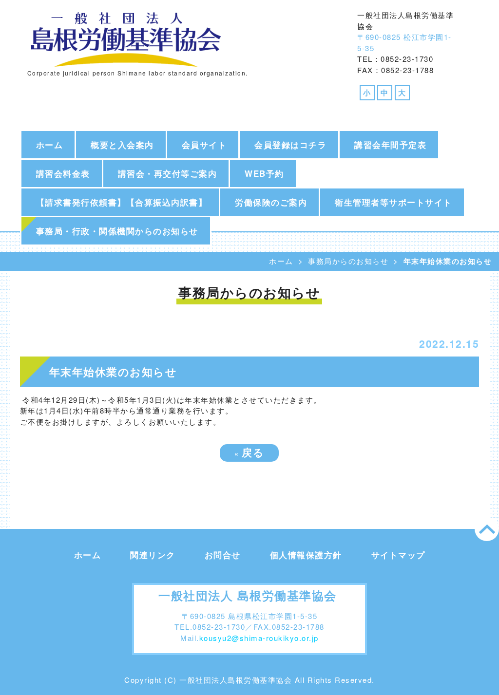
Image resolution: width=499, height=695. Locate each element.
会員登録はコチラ (290, 144)
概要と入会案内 (122, 144)
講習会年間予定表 (390, 144)
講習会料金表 (63, 173)
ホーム (49, 144)
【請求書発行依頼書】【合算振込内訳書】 (122, 202)
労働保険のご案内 (271, 202)
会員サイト (204, 144)
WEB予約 (264, 173)
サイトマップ (398, 555)
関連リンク (152, 555)
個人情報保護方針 (306, 555)
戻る (249, 452)
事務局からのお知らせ (348, 261)
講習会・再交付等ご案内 (167, 173)
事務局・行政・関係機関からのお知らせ (117, 231)
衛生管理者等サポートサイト (393, 202)
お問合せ (223, 555)
